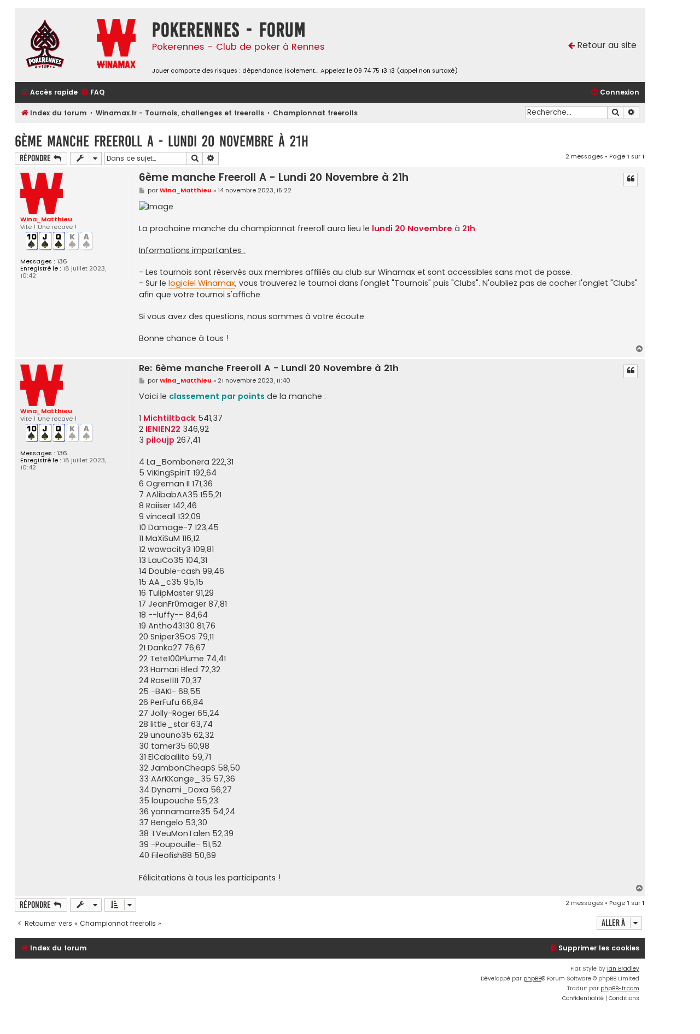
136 (62, 261)
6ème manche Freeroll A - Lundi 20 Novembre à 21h (161, 141)
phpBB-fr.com (619, 988)
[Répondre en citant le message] (630, 179)
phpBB (532, 978)
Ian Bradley (623, 969)
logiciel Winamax (201, 283)
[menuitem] (92, 92)
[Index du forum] (53, 45)
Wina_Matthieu (46, 219)
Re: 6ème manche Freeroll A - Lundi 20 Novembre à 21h (269, 368)
